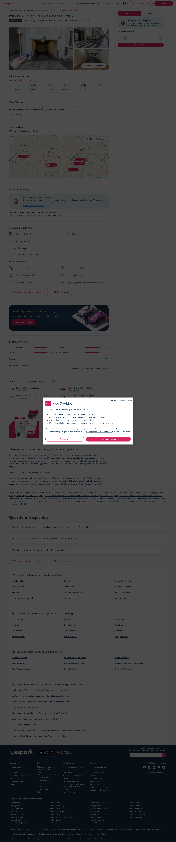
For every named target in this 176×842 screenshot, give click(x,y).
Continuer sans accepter (121, 400)
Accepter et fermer (108, 439)
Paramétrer (65, 439)
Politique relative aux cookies (99, 431)
